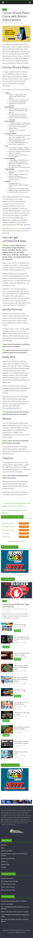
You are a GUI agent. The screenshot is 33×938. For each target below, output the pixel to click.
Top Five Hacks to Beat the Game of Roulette (22, 728)
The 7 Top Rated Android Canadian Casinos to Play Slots (21, 638)
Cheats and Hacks (6, 851)
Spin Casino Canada (8, 530)
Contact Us (4, 861)
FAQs (4, 9)
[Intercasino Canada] (7, 689)
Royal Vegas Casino (8, 527)
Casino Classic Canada (8, 887)
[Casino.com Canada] (7, 624)
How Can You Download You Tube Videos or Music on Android (16, 504)
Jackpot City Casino (8, 523)
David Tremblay (19, 23)
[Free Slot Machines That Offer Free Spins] (7, 701)
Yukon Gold (5, 533)
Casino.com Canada (20, 624)
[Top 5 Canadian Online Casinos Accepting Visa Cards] (7, 665)
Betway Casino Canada (8, 890)
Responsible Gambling (8, 858)
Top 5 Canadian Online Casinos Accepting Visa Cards (21, 667)
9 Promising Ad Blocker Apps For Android (15, 605)
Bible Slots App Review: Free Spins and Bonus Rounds (21, 679)
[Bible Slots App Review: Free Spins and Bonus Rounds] (7, 677)
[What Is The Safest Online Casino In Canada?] (7, 652)
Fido (4, 350)
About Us (4, 845)
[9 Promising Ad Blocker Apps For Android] (16, 583)
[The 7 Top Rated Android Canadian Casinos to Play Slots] (7, 636)
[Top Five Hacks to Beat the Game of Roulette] (7, 726)
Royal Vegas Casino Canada (9, 881)
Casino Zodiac (6, 537)
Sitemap (3, 867)
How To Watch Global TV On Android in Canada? (21, 742)
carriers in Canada (17, 228)
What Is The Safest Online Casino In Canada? (22, 654)
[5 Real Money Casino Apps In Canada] (7, 712)
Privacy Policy (5, 864)
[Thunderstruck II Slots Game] (7, 751)
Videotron (6, 245)
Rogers (4, 344)
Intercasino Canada (20, 690)
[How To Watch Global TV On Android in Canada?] (7, 741)
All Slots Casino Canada (8, 884)
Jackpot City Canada (7, 878)
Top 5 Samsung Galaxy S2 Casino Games (14, 511)
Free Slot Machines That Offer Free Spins (21, 703)
